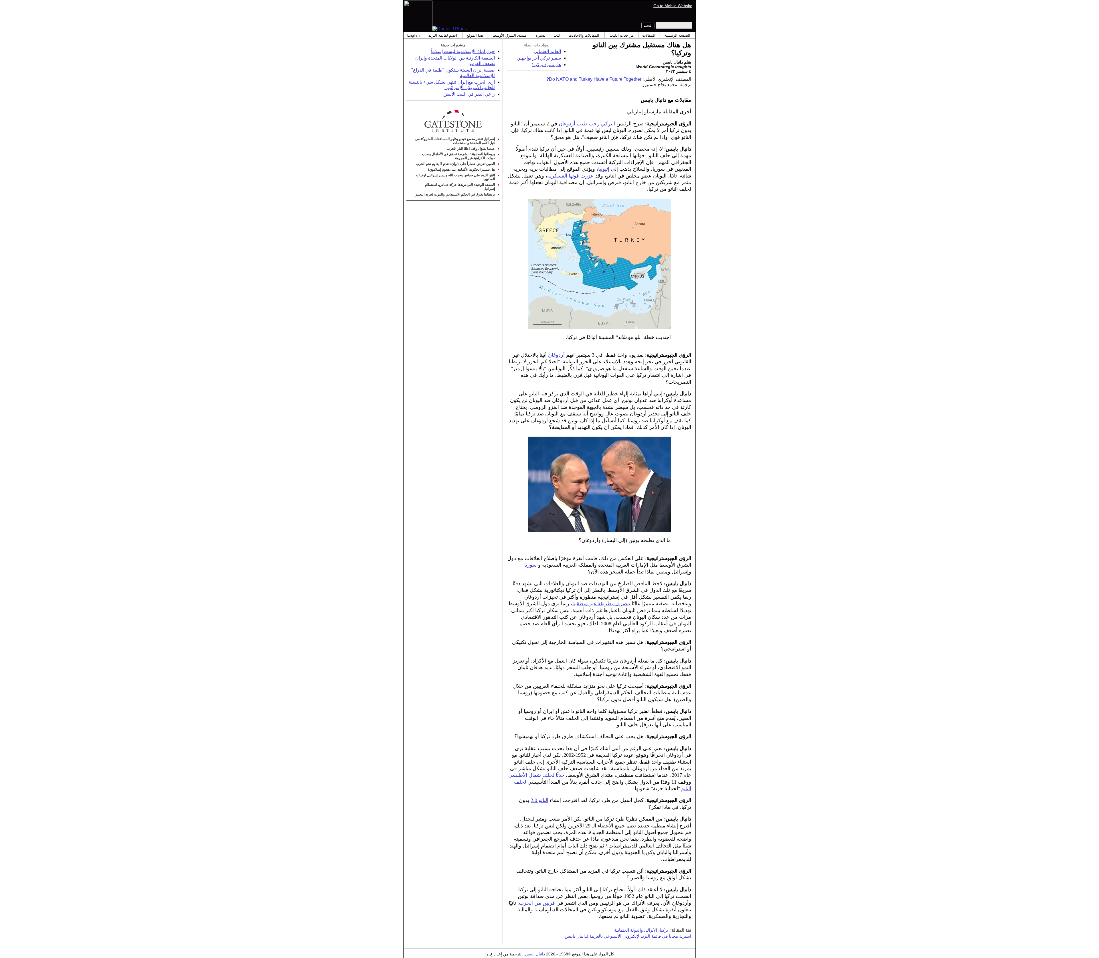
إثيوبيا (603, 169)
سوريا (530, 565)
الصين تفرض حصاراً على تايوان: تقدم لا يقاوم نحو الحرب (455, 164)
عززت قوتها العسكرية (570, 176)
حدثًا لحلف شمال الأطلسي (536, 775)
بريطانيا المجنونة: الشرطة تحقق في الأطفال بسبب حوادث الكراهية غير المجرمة (458, 156)
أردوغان (556, 355)
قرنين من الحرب (537, 903)
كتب (557, 35)
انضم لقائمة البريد (442, 35)
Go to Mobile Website (672, 5)
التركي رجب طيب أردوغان (587, 124)
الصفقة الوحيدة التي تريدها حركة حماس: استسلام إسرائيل (460, 187)
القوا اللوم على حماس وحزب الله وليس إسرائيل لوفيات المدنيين (455, 177)
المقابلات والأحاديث (584, 35)
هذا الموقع (475, 35)
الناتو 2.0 (539, 800)
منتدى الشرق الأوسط (509, 35)
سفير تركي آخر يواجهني (539, 58)
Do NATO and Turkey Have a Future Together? (593, 79)
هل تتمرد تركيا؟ (546, 64)
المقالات (648, 35)
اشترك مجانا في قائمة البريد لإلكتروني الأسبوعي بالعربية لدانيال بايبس (628, 936)
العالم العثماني (547, 51)
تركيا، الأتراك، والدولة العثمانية (641, 930)
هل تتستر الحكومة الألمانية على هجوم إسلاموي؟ (461, 169)
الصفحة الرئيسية (677, 35)
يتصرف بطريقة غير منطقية (601, 603)
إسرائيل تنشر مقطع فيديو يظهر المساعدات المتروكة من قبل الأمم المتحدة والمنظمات (455, 141)
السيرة (541, 35)
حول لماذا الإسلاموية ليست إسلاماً (463, 51)
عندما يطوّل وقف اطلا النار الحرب (471, 149)
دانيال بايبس (535, 954)
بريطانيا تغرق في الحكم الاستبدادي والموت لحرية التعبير (455, 194)
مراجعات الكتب (622, 35)
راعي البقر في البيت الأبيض (469, 94)
